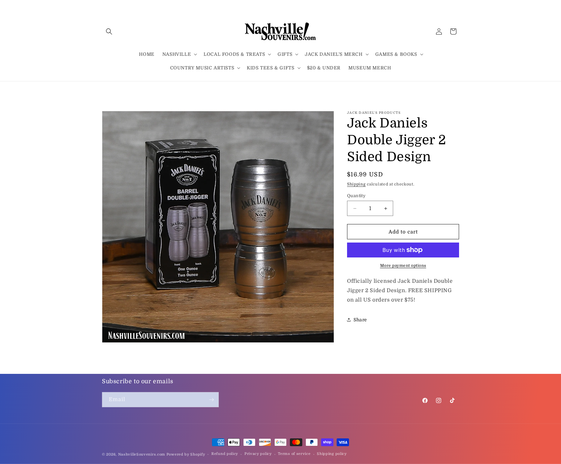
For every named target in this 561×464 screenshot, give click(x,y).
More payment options (403, 265)
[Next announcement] (457, 90)
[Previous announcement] (104, 90)
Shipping (356, 184)
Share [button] (360, 319)
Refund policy (224, 454)
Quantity (356, 195)
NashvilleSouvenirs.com (141, 454)
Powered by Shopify (186, 454)
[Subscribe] (211, 399)
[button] (109, 31)
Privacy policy (258, 454)
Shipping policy (332, 454)
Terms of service (294, 454)
